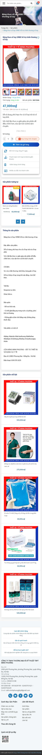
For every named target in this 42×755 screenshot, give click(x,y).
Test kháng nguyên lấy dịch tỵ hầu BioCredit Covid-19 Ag (20, 563)
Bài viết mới (26, 717)
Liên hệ (24, 720)
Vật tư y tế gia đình (28, 712)
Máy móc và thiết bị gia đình (9, 713)
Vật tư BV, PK (26, 715)
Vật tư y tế (4, 720)
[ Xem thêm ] (21, 131)
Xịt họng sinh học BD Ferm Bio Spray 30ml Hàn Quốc (19, 610)
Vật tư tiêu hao (6, 709)
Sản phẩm (13, 28)
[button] (36, 92)
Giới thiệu (25, 706)
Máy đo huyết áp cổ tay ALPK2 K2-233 (15, 417)
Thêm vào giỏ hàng (22, 145)
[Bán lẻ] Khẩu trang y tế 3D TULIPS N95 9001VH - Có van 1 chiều (30, 208)
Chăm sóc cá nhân (7, 706)
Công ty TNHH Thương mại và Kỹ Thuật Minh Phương (27, 752)
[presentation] (18, 222)
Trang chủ (4, 28)
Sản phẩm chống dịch (8, 717)
